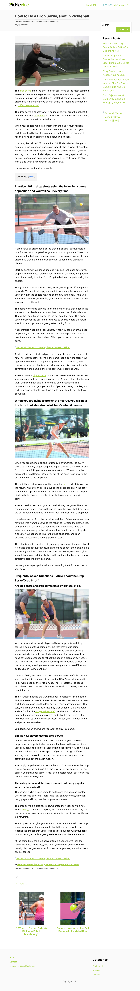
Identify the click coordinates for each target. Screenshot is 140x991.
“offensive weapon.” (28, 105)
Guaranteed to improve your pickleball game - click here (48, 864)
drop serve (25, 90)
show (31, 177)
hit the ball (39, 115)
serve (66, 484)
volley (25, 809)
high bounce (39, 375)
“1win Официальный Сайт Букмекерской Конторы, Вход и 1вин (114, 99)
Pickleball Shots (21, 884)
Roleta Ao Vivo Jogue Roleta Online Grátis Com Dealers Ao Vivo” (116, 47)
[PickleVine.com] (27, 5)
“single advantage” (45, 711)
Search (105, 24)
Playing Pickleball (21, 25)
